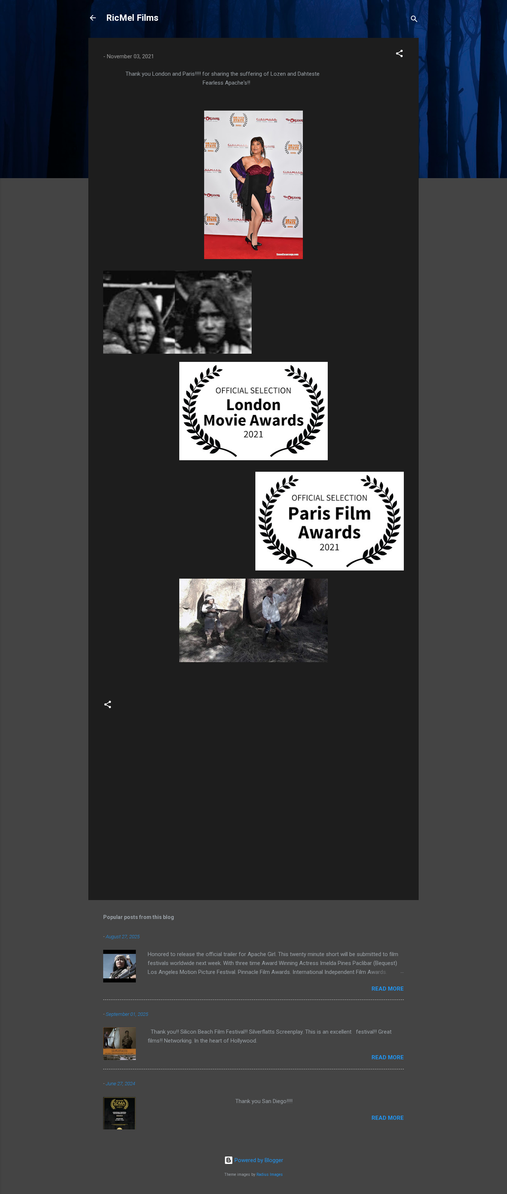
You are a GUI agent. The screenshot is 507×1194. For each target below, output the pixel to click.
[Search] (414, 20)
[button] (399, 54)
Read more (388, 988)
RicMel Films (132, 18)
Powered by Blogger (258, 1160)
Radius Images (269, 1174)
